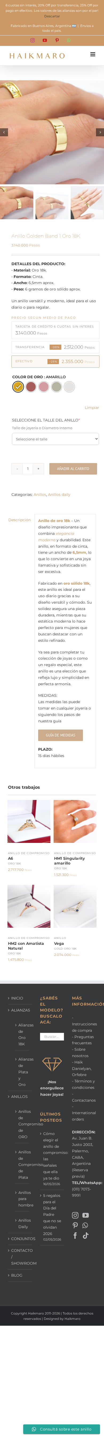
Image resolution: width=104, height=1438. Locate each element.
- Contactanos (84, 1097)
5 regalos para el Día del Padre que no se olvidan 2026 (52, 1214)
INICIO (17, 998)
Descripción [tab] (19, 519)
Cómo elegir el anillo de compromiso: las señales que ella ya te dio (52, 1156)
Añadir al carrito (73, 468)
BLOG (16, 1275)
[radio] (18, 386)
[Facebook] (75, 1235)
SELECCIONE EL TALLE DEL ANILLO (55, 420)
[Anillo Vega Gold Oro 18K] (75, 887)
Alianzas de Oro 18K (22, 1034)
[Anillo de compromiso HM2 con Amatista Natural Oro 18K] (28, 887)
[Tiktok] (85, 1235)
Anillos (40, 494)
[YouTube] (85, 1215)
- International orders (84, 1113)
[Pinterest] (75, 1225)
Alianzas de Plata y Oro (22, 1072)
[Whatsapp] (85, 1225)
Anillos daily (59, 494)
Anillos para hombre (22, 1199)
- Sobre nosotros (80, 1052)
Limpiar (92, 407)
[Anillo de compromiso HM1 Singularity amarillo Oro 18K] (75, 802)
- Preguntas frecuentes (83, 1040)
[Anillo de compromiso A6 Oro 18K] (28, 802)
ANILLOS (19, 1096)
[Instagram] (75, 1215)
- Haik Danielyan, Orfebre (81, 1068)
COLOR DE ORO (27, 377)
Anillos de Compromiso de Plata (22, 1165)
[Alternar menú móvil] (93, 54)
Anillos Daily (22, 1223)
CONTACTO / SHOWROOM (20, 1257)
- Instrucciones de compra (84, 1024)
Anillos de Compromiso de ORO (22, 1124)
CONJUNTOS (20, 1238)
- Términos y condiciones (83, 1084)
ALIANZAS (20, 1010)
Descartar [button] (52, 16)
